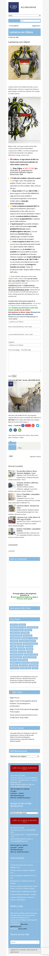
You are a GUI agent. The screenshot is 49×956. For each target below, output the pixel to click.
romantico (15, 437)
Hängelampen (15, 638)
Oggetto (11, 342)
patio (9, 437)
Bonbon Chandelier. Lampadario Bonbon (29, 530)
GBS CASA (11, 420)
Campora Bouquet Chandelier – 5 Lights (23, 894)
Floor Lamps (27, 635)
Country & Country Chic (18, 435)
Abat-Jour (14, 624)
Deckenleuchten (16, 635)
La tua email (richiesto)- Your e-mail (20, 334)
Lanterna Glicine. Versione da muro (28, 507)
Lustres (29, 652)
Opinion (13, 660)
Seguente (35, 26)
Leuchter (21, 649)
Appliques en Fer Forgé (18, 627)
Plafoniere (34, 663)
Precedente (14, 26)
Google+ (13, 791)
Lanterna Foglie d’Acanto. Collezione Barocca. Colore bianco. (22, 898)
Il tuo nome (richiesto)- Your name (20, 327)
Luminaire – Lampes (16, 847)
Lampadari (14, 641)
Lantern (13, 646)
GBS (17, 37)
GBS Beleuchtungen (17, 796)
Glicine (32, 435)
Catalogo (28, 630)
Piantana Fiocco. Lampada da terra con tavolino (22, 882)
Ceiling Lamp (15, 633)
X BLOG (35, 668)
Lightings (29, 649)
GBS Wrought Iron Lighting (19, 789)
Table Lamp (23, 665)
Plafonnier (14, 665)
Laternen (14, 649)
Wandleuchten (25, 668)
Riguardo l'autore (35, 456)
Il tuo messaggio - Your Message (19, 350)
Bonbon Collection (17, 630)
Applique (22, 624)
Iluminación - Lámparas (29, 638)
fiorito (28, 435)
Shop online (22, 929)
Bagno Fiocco (14, 698)
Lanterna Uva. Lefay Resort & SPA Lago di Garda (28, 518)
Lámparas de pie (16, 657)
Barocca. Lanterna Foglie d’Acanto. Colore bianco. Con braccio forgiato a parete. (23, 887)
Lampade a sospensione (27, 641)
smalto (21, 437)
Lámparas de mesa (17, 654)
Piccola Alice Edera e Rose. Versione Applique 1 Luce (27, 472)
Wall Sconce (15, 668)
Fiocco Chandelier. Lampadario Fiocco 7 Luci (28, 495)
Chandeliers (25, 633)
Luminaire (22, 652)
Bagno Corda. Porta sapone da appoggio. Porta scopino (24, 710)
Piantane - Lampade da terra (20, 663)
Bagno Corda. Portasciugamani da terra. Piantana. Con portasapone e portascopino (23, 703)
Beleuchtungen (32, 627)
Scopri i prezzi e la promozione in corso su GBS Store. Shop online (24, 716)
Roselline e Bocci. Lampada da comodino (23, 891)
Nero (36, 435)
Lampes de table (16, 644)
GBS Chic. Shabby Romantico (20, 798)
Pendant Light (22, 660)
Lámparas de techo (29, 657)
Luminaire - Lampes (17, 793)
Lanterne (21, 646)
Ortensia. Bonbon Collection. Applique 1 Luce (28, 484)
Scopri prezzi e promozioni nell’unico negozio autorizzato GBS (21, 172)
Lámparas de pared (31, 654)
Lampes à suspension (30, 644)
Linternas (14, 652)
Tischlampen (33, 665)
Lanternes (29, 646)
